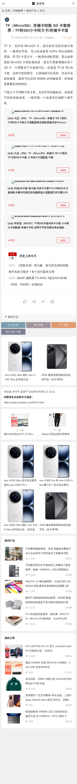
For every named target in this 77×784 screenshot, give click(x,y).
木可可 (40, 3)
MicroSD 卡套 (13, 331)
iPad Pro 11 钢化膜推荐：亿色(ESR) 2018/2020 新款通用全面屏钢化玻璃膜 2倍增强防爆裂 (48, 586)
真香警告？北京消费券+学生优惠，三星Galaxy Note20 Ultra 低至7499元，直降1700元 (48, 700)
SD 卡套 (38, 325)
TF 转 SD (13, 325)
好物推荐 (18, 10)
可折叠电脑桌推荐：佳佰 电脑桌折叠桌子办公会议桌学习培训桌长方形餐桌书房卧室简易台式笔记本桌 (48, 553)
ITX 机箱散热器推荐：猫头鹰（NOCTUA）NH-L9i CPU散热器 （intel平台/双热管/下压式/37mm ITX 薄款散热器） (47, 618)
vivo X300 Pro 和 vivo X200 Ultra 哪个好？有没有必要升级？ (56, 485)
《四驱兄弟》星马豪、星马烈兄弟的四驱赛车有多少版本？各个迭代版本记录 (38, 268)
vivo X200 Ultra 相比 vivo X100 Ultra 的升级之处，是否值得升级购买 (20, 379)
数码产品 (32, 10)
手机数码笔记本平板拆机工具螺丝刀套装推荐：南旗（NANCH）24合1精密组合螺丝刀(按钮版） (48, 569)
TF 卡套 (63, 325)
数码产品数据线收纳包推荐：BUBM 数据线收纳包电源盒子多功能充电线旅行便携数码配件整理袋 (48, 602)
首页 (7, 10)
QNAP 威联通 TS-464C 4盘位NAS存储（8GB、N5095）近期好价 (38, 281)
